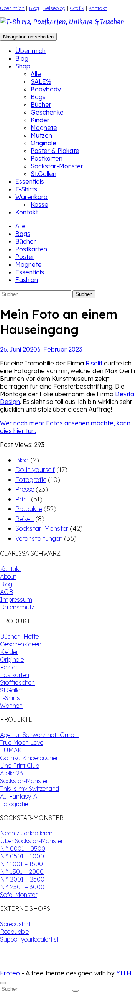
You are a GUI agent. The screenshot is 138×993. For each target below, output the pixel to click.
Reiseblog (54, 8)
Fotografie (30, 479)
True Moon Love (21, 742)
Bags (38, 97)
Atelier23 (11, 773)
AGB (6, 592)
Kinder (40, 120)
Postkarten (46, 158)
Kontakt (98, 8)
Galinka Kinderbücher (29, 758)
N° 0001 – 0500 (22, 848)
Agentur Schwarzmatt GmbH (39, 735)
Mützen (41, 135)
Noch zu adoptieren (26, 833)
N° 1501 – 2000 (22, 871)
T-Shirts (26, 189)
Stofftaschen (17, 682)
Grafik (77, 8)
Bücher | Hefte (19, 636)
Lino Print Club (19, 765)
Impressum (16, 599)
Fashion (26, 280)
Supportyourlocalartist (29, 939)
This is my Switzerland (29, 788)
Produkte (28, 509)
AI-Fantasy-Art (20, 796)
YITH (123, 973)
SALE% (41, 81)
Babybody (46, 89)
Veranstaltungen (38, 538)
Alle (36, 74)
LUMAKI (12, 750)
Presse (24, 489)
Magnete (44, 127)
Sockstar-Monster (57, 166)
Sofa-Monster (18, 894)
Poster (24, 257)
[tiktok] (9, 965)
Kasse (39, 204)
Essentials (29, 181)
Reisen (24, 519)
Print (22, 499)
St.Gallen (43, 174)
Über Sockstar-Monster (31, 841)
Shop (22, 66)
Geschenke (47, 112)
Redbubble (14, 931)
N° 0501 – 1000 (22, 856)
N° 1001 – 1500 (21, 864)
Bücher (41, 104)
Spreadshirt (15, 924)
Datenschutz (17, 607)
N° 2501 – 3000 (22, 887)
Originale (43, 143)
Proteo (10, 973)
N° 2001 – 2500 (22, 879)
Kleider (9, 652)
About (8, 576)
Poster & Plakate (55, 150)
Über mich (12, 8)
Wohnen (11, 705)
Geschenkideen (20, 644)
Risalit (93, 363)
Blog (34, 8)
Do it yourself (35, 469)
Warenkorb (31, 197)
